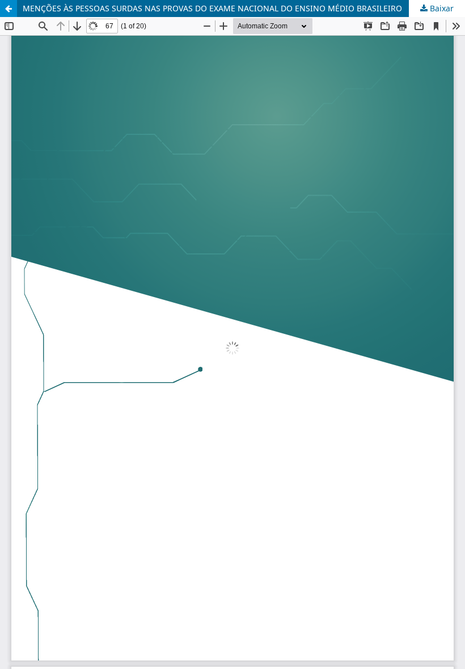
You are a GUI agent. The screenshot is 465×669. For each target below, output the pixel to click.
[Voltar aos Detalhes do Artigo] (8, 8)
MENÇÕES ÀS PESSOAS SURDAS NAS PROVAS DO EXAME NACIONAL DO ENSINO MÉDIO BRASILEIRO (212, 8)
